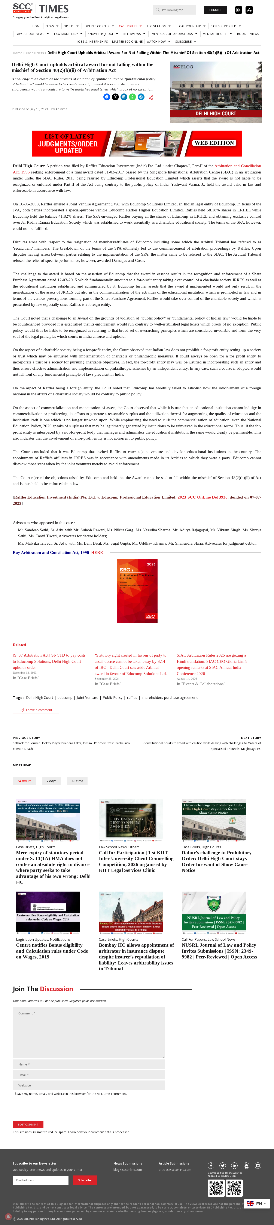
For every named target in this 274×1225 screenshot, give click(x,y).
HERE (97, 552)
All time (77, 781)
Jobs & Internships (92, 41)
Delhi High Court (39, 697)
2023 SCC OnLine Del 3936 (202, 497)
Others (134, 847)
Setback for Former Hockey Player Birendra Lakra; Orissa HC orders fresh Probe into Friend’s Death (71, 743)
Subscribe (183, 41)
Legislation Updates (32, 939)
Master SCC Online (127, 41)
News (49, 26)
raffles (132, 697)
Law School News (29, 34)
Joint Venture (87, 697)
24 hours (24, 781)
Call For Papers (194, 939)
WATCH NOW (156, 41)
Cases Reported (223, 26)
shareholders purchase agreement (170, 697)
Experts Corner (96, 26)
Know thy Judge (101, 34)
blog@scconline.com (127, 1170)
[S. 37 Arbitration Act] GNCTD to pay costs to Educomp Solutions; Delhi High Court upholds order (49, 661)
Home (36, 26)
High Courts (45, 847)
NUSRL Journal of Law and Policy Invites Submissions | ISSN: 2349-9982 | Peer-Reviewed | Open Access (219, 951)
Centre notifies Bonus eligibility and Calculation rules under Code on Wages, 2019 (52, 951)
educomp (65, 697)
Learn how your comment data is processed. (99, 1132)
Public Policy (112, 697)
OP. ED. (69, 26)
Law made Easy (66, 34)
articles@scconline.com (175, 1170)
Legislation (156, 26)
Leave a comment (39, 710)
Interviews (132, 34)
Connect (215, 10)
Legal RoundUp (188, 26)
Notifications (60, 939)
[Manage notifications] (8, 1216)
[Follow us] (211, 1165)
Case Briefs (128, 26)
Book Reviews (248, 34)
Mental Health (215, 34)
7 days (51, 781)
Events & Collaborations (171, 34)
